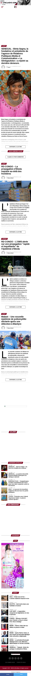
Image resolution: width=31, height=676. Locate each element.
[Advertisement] (15, 28)
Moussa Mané (10, 178)
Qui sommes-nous (10, 662)
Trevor (9, 67)
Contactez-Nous (21, 662)
